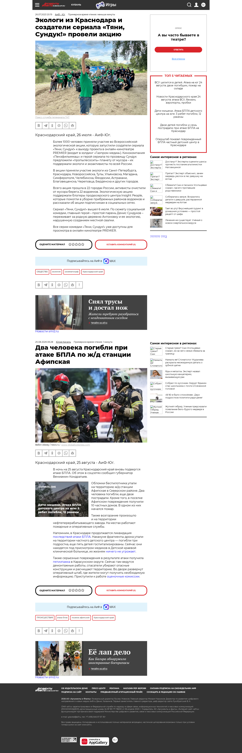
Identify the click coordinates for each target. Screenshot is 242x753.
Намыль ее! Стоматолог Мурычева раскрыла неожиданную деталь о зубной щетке (184, 362)
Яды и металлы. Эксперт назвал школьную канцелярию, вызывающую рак (182, 374)
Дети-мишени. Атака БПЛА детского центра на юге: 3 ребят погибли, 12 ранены (178, 113)
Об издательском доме (74, 688)
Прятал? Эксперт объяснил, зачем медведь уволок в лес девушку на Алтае (184, 176)
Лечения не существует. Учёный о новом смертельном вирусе (183, 221)
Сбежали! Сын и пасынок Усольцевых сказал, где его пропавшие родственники (186, 188)
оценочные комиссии (123, 576)
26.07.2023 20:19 (43, 14)
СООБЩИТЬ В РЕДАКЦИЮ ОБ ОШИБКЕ (166, 692)
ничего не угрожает (121, 551)
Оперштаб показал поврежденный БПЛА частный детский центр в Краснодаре (178, 142)
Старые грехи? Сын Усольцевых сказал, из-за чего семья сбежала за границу (185, 351)
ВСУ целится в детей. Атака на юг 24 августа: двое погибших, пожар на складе (178, 85)
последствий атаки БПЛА (72, 536)
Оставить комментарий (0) (121, 244)
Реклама (114, 688)
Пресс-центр (98, 688)
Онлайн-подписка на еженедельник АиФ (173, 688)
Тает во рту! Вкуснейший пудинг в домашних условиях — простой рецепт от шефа (184, 211)
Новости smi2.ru (47, 331)
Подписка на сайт (71, 692)
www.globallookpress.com (75, 444)
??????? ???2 (158, 236)
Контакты (91, 692)
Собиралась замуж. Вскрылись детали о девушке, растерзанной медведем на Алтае (183, 199)
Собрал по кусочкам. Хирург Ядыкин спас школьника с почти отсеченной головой (185, 386)
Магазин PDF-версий (134, 688)
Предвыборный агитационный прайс (121, 692)
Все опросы (178, 59)
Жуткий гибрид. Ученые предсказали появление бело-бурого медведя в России (186, 409)
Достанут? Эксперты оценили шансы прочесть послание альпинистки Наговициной (185, 164)
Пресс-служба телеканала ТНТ (52, 117)
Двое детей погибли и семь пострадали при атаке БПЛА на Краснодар (178, 128)
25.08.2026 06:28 (44, 342)
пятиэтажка (62, 561)
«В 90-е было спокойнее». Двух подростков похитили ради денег (184, 396)
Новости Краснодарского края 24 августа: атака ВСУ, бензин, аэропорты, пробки (178, 99)
